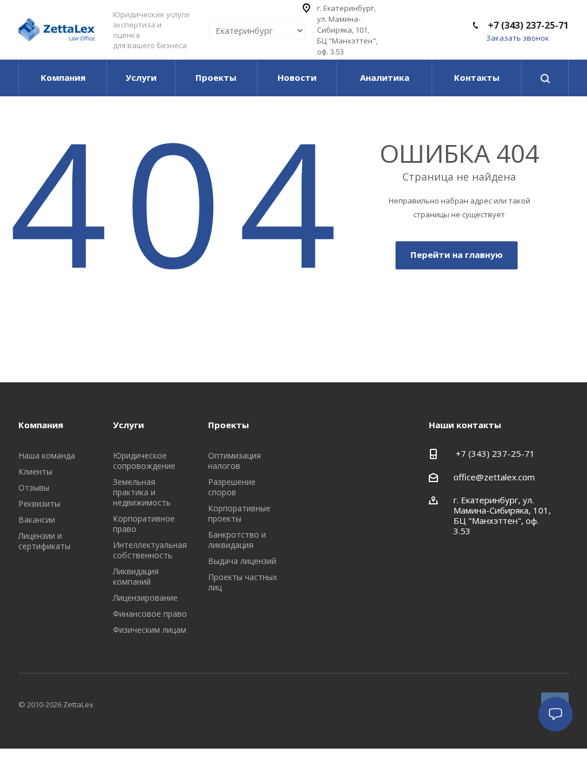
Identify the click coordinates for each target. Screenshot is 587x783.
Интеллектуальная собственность (150, 550)
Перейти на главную (456, 254)
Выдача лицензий (242, 560)
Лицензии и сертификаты (44, 540)
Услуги (141, 77)
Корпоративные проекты (239, 513)
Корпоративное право (144, 523)
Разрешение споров (232, 487)
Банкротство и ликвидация (237, 539)
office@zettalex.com (494, 477)
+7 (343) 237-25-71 (527, 25)
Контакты (476, 77)
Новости (296, 77)
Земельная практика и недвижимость (142, 492)
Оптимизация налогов (234, 460)
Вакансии (36, 519)
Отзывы (33, 487)
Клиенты (35, 471)
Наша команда (46, 455)
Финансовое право (150, 613)
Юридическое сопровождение (144, 460)
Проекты (215, 77)
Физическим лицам (149, 629)
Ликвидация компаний (136, 576)
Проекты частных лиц (242, 582)
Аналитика (384, 77)
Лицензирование (145, 597)
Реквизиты (39, 503)
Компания (63, 77)
